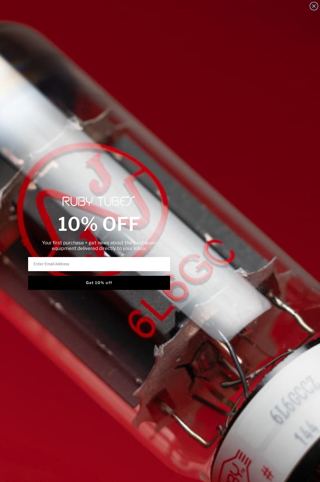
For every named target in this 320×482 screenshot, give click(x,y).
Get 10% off (99, 283)
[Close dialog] (314, 6)
